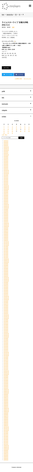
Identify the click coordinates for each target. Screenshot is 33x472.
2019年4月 (6, 217)
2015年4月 (6, 290)
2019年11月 (6, 206)
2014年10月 (6, 299)
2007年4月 (6, 439)
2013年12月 (6, 315)
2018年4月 (6, 235)
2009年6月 (6, 399)
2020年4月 (6, 198)
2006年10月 (6, 448)
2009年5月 (6, 400)
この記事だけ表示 (18, 78)
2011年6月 (6, 361)
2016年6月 (6, 268)
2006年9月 (6, 450)
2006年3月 (6, 459)
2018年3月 (6, 237)
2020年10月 (6, 189)
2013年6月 (6, 324)
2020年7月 (6, 193)
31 (12, 133)
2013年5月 (6, 325)
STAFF (13, 27)
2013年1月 (6, 332)
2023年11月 (6, 148)
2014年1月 (6, 313)
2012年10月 (6, 336)
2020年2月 (6, 201)
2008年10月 (6, 411)
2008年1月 (6, 425)
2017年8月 (6, 248)
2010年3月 (6, 385)
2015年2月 (6, 293)
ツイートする (8, 74)
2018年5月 (6, 234)
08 (19, 15)
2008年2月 (6, 423)
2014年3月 (6, 310)
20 (24, 129)
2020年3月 (6, 199)
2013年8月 (6, 321)
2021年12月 (6, 170)
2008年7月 (6, 416)
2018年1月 (6, 240)
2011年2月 (6, 367)
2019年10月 (6, 207)
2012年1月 (6, 350)
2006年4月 (6, 458)
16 (8, 129)
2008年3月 (6, 422)
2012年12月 (6, 333)
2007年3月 (6, 441)
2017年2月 (6, 255)
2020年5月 (6, 196)
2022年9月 (6, 156)
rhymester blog (10, 15)
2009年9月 (6, 394)
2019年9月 (6, 209)
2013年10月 (6, 318)
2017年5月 (6, 251)
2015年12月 (6, 277)
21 (29, 129)
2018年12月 (6, 223)
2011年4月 (6, 364)
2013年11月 (6, 316)
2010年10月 (6, 374)
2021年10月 (6, 173)
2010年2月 (6, 386)
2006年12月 (6, 445)
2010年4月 (6, 383)
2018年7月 (6, 231)
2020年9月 (6, 190)
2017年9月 (6, 246)
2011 (16, 15)
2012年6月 (6, 343)
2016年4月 (6, 271)
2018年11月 (6, 224)
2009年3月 (6, 403)
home (3, 15)
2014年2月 (6, 311)
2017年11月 (6, 243)
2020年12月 (6, 185)
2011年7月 (6, 360)
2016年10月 (6, 262)
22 (4, 131)
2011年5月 (6, 363)
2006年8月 (6, 451)
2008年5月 (6, 419)
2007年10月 (6, 430)
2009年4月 (6, 402)
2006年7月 (6, 453)
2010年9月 (6, 375)
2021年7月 (6, 176)
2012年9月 (6, 338)
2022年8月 (6, 157)
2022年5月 (6, 162)
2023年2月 (6, 151)
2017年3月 (6, 254)
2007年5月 (6, 437)
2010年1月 (6, 388)
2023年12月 (6, 147)
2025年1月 (6, 140)
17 (12, 129)
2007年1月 (6, 444)
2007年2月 (6, 442)
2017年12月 (6, 241)
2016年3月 (6, 273)
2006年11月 (6, 447)
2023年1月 (6, 153)
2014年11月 (6, 297)
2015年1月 (6, 294)
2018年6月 (6, 232)
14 (29, 127)
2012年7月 (6, 341)
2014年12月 (6, 296)
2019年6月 (6, 213)
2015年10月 (6, 280)
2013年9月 (6, 319)
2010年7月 (6, 378)
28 (29, 131)
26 (20, 131)
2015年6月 (6, 287)
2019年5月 (6, 215)
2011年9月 (6, 357)
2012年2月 (6, 349)
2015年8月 (6, 283)
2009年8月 (6, 395)
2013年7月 (6, 322)
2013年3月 (6, 329)
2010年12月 (6, 371)
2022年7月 (6, 159)
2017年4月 (6, 252)
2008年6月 (6, 417)
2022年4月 (6, 164)
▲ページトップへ (27, 78)
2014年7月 (6, 304)
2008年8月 (6, 414)
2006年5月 (6, 456)
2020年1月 (6, 203)
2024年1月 (6, 145)
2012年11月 (6, 335)
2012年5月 (6, 344)
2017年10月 (6, 245)
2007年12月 (6, 427)
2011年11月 (6, 353)
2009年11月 (6, 391)
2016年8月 (6, 265)
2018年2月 (6, 238)
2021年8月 (6, 175)
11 (16, 127)
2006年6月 (6, 455)
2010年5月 (6, 381)
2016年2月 (6, 274)
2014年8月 (6, 302)
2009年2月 (6, 405)
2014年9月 (6, 301)
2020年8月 (6, 192)
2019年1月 (6, 221)
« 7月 (3, 134)
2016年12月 (6, 259)
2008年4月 (6, 420)
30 (8, 133)
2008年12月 (6, 408)
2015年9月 (6, 282)
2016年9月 (6, 263)
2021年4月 (6, 179)
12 (20, 127)
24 (12, 131)
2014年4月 (6, 308)
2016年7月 (6, 266)
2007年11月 (6, 428)
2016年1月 (6, 276)
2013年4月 (6, 327)
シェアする (20, 74)
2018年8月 (6, 229)
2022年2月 (6, 167)
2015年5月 (6, 288)
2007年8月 (6, 433)
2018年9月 (6, 227)
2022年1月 (6, 168)
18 (16, 129)
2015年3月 (6, 291)
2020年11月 (6, 187)
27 (24, 131)
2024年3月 (6, 142)
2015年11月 (6, 279)
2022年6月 (6, 161)
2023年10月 (6, 150)
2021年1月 (6, 184)
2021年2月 (6, 182)
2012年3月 (6, 347)
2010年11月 (6, 372)
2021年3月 (6, 181)
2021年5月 (6, 178)
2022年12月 (6, 154)
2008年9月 (6, 413)
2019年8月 (6, 210)
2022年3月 (6, 165)
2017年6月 (6, 249)
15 (4, 129)
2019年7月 (6, 212)
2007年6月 (6, 436)
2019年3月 (6, 218)
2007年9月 (6, 431)
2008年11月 (6, 409)
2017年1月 (6, 257)
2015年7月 (6, 285)
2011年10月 (6, 355)
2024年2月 (6, 143)
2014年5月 (6, 307)
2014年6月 (6, 305)
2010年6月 (6, 380)
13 (24, 127)
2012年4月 (6, 346)
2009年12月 (6, 389)
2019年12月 (6, 204)
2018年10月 (6, 226)
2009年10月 (6, 392)
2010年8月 (6, 377)
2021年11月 (6, 171)
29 (4, 133)
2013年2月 (6, 330)
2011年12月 (6, 352)
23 (8, 131)
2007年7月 (6, 434)
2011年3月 (6, 366)
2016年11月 (6, 260)
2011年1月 (6, 369)
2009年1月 (6, 406)
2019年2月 (6, 220)
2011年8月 (6, 358)
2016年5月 (6, 269)
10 (12, 127)
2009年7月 (6, 397)
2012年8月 (6, 339)
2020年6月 (6, 195)
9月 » (6, 134)
